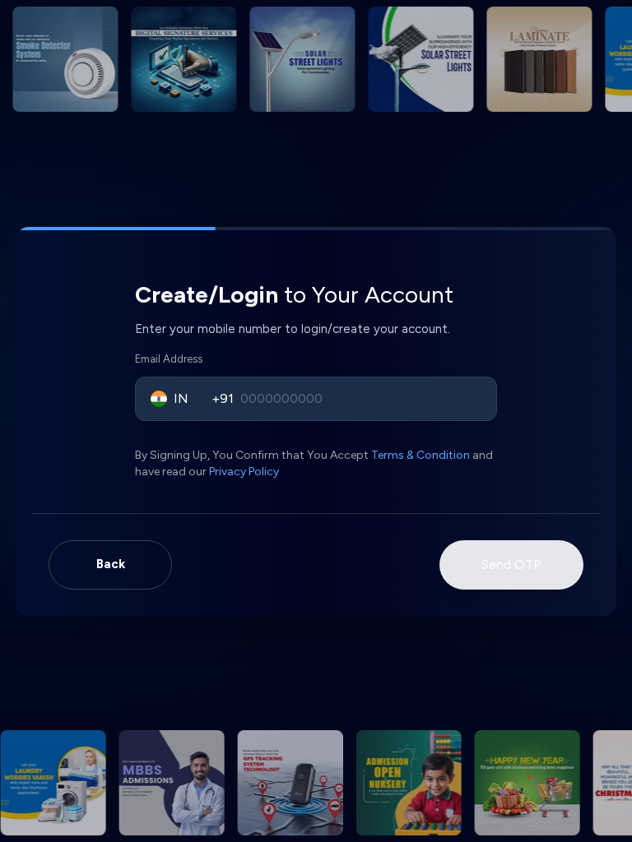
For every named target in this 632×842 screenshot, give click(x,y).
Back (110, 564)
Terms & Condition (420, 455)
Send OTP (511, 564)
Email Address (168, 359)
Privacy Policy (244, 472)
